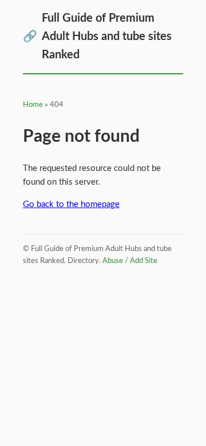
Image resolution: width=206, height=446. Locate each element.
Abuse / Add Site (129, 261)
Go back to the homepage (71, 204)
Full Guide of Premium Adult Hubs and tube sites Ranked (97, 37)
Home (33, 105)
